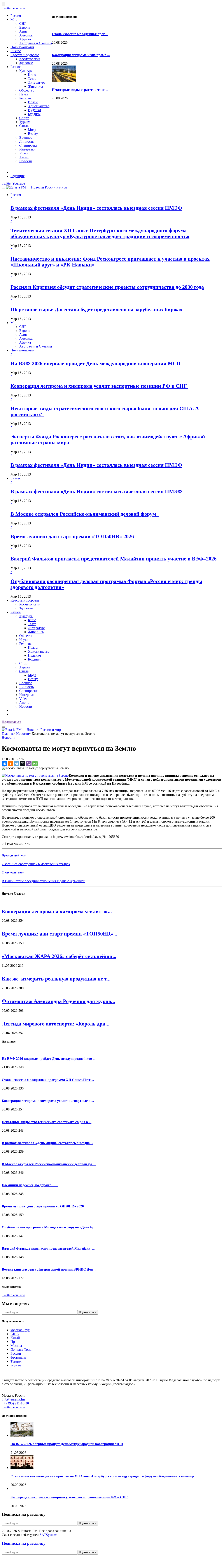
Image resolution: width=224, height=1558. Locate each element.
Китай (15, 1338)
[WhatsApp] (35, 763)
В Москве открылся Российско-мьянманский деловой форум (84, 514)
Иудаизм (34, 110)
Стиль (23, 126)
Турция (15, 1361)
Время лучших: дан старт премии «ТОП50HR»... (59, 934)
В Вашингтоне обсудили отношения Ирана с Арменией (43, 881)
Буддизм (34, 114)
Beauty (33, 133)
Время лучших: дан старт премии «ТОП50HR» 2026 (72, 536)
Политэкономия (22, 47)
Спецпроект (28, 145)
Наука (23, 94)
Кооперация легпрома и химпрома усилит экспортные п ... (48, 1101)
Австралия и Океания (35, 43)
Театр (32, 78)
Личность (26, 141)
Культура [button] (26, 616)
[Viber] (29, 763)
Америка (26, 35)
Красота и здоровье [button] (24, 600)
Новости (25, 161)
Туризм (24, 122)
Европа (24, 27)
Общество (26, 90)
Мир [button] (13, 323)
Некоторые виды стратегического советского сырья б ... (46, 1122)
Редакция (17, 176)
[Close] (3, 4)
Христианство (38, 106)
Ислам (33, 102)
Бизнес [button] (15, 478)
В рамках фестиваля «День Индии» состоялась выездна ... (47, 1143)
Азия (23, 31)
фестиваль (18, 1357)
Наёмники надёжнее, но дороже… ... (30, 1185)
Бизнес (15, 51)
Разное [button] (15, 612)
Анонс (24, 157)
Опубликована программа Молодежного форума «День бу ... (49, 1227)
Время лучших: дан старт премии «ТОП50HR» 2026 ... (44, 1206)
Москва (16, 1345)
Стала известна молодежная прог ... (80, 34)
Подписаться (11, 722)
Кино (32, 74)
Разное (15, 67)
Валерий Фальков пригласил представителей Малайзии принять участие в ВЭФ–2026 (113, 559)
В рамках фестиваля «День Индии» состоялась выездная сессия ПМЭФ (96, 208)
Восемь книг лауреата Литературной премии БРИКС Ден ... (49, 1269)
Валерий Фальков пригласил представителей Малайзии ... (48, 1248)
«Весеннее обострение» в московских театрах (36, 864)
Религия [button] (25, 643)
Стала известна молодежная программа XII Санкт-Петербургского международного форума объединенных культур (103, 1476)
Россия (15, 15)
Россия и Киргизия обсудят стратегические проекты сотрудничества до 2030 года (107, 287)
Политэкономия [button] (22, 350)
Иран (14, 1342)
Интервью (27, 149)
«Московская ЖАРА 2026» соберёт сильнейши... (59, 956)
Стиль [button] (23, 671)
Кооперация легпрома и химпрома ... (81, 55)
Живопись (36, 86)
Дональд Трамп (21, 1349)
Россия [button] (15, 195)
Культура (26, 71)
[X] (22, 763)
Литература (36, 82)
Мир (13, 19)
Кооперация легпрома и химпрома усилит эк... (57, 911)
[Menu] (3, 188)
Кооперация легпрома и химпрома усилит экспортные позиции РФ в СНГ (99, 386)
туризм (15, 1365)
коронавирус (20, 1330)
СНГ (22, 23)
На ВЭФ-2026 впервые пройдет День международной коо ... (48, 1058)
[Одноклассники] (10, 763)
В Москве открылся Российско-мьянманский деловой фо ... (49, 1164)
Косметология (29, 59)
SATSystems (48, 1535)
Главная (8, 733)
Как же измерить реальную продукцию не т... (56, 979)
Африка (25, 39)
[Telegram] (16, 763)
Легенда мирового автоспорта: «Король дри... (55, 1024)
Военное (25, 137)
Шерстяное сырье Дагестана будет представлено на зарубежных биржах (96, 309)
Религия (25, 98)
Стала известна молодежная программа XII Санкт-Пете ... (48, 1080)
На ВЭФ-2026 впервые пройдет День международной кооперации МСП (95, 363)
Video (23, 153)
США (14, 1334)
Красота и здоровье (24, 55)
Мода (32, 129)
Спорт (24, 118)
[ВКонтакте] (4, 763)
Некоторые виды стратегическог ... (80, 90)
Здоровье (26, 63)
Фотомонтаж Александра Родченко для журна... (58, 1001)
